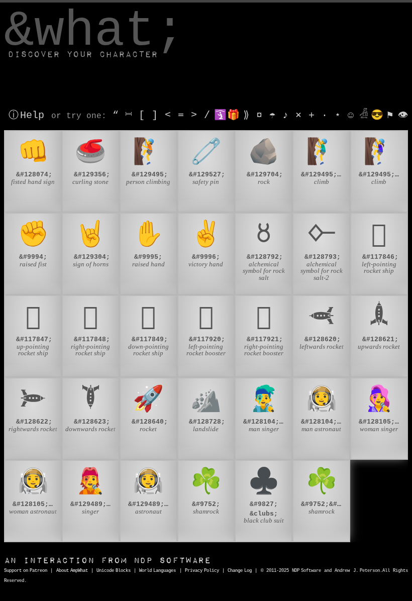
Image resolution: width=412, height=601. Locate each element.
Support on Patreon (25, 570)
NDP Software (107, 560)
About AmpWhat (72, 570)
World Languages (157, 570)
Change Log (240, 570)
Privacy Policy (202, 570)
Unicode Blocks (113, 570)
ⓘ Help (26, 115)
